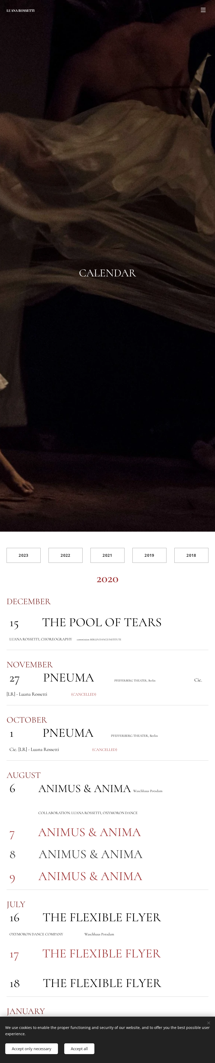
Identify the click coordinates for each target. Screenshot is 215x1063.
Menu (203, 9)
